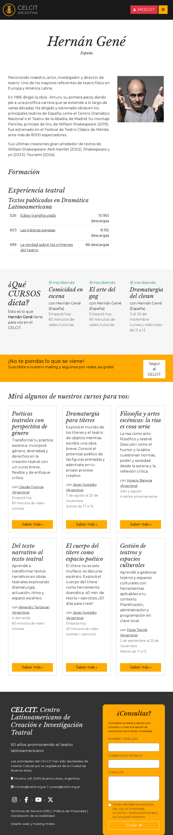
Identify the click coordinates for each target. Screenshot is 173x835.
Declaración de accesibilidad (33, 815)
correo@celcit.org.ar (30, 787)
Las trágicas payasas (37, 230)
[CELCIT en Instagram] (14, 799)
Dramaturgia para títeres (82, 416)
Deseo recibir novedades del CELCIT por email (135, 811)
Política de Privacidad (69, 811)
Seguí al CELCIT (154, 369)
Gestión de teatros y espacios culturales (133, 555)
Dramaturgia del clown (146, 292)
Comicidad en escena (66, 292)
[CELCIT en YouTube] (38, 799)
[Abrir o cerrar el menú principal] (163, 9)
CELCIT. (24, 710)
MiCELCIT (146, 9)
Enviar (132, 825)
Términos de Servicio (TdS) (30, 811)
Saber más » (32, 524)
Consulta (115, 772)
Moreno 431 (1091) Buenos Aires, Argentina (47, 778)
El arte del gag (102, 292)
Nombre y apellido (123, 739)
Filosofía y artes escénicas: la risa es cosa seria (140, 420)
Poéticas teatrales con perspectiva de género (29, 423)
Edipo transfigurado (38, 215)
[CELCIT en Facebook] (26, 799)
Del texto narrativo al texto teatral (27, 552)
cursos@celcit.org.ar (64, 787)
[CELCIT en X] (50, 799)
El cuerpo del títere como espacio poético (84, 552)
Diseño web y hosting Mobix (33, 824)
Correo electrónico (125, 755)
